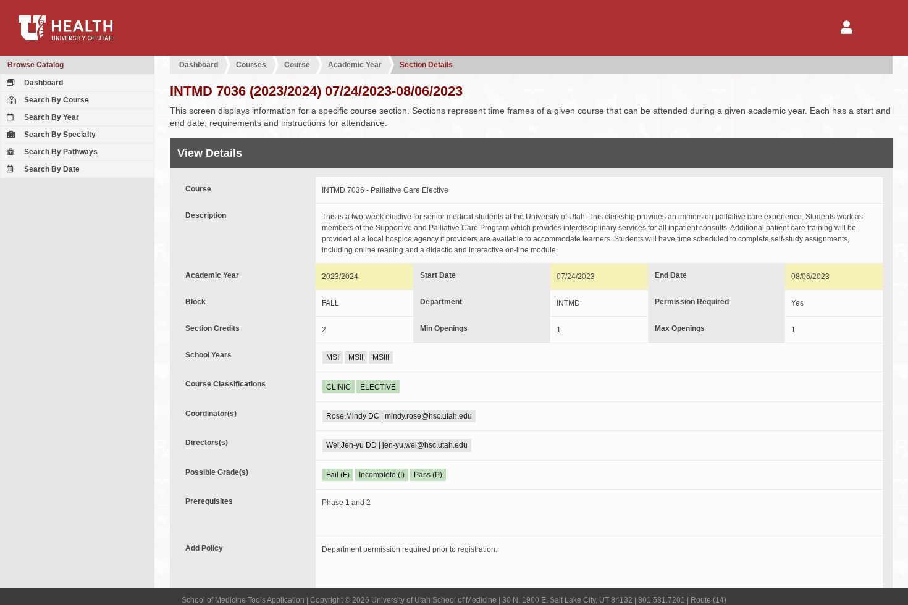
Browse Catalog (35, 64)
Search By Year (50, 117)
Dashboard (42, 82)
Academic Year (355, 64)
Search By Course (55, 100)
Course (297, 64)
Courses (251, 64)
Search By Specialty (59, 134)
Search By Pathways (60, 152)
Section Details (426, 64)
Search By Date (51, 169)
